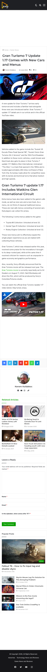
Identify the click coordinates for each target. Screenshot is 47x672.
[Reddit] (26, 363)
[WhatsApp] (31, 363)
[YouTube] (22, 390)
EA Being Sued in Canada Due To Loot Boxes (32, 421)
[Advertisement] (23, 28)
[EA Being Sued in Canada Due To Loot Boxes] (34, 411)
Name (4, 496)
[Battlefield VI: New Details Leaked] (12, 436)
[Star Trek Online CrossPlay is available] (8, 607)
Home (6, 50)
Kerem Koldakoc (10, 70)
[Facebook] (4, 363)
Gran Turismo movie (10, 270)
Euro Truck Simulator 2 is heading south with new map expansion (34, 446)
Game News (14, 50)
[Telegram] (37, 363)
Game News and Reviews (23, 661)
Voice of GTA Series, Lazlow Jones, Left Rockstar (10, 421)
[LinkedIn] (15, 363)
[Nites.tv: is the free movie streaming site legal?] (8, 598)
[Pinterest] (20, 363)
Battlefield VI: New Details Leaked (9, 445)
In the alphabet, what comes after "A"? (16, 514)
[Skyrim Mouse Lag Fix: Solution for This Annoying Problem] (8, 579)
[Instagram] (25, 390)
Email (4, 505)
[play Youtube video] (23, 304)
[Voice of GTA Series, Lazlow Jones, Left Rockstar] (12, 411)
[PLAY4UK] (7, 5)
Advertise (11, 658)
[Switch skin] (36, 5)
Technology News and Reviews (28, 658)
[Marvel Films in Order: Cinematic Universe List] (8, 589)
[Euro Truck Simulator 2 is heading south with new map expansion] (34, 436)
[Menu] (44, 5)
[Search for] (40, 5)
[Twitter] (10, 363)
